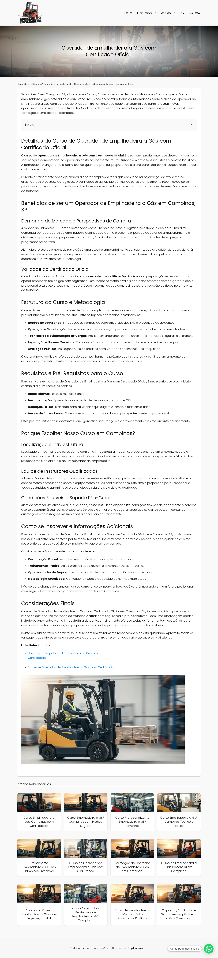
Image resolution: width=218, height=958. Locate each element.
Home (128, 13)
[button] (209, 949)
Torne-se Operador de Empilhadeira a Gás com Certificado (71, 667)
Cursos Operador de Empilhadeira (123, 948)
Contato (195, 13)
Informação (144, 13)
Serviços (166, 13)
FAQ (182, 13)
